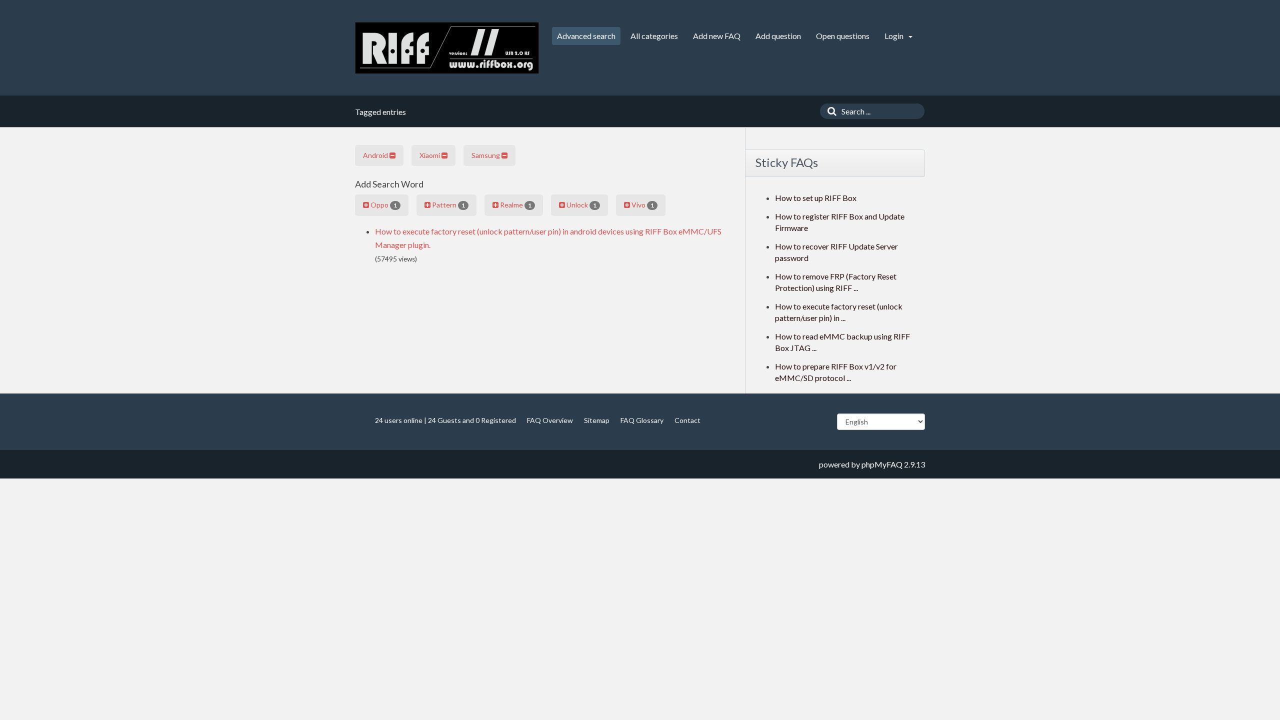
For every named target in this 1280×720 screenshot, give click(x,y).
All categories (654, 35)
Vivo (642, 204)
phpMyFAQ (882, 464)
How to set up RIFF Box (815, 197)
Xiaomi (431, 155)
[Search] (829, 111)
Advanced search (586, 35)
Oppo (383, 204)
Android (376, 155)
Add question (778, 35)
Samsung (487, 155)
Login (894, 35)
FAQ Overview (550, 420)
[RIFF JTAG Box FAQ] (447, 48)
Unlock (580, 204)
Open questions (843, 35)
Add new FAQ (716, 35)
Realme (515, 204)
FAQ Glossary (642, 420)
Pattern (447, 204)
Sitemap (597, 420)
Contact (687, 420)
